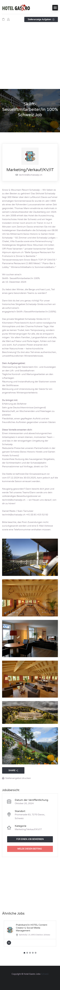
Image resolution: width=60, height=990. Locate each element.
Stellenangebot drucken (18, 778)
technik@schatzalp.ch (30, 174)
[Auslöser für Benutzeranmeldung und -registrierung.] (8, 19)
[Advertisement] (30, 58)
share (12, 770)
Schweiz (45, 974)
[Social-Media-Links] (30, 980)
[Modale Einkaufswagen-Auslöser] (3, 19)
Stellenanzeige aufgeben (40, 19)
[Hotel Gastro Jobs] (16, 7)
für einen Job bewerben (30, 839)
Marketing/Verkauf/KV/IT (30, 169)
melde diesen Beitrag (29, 849)
